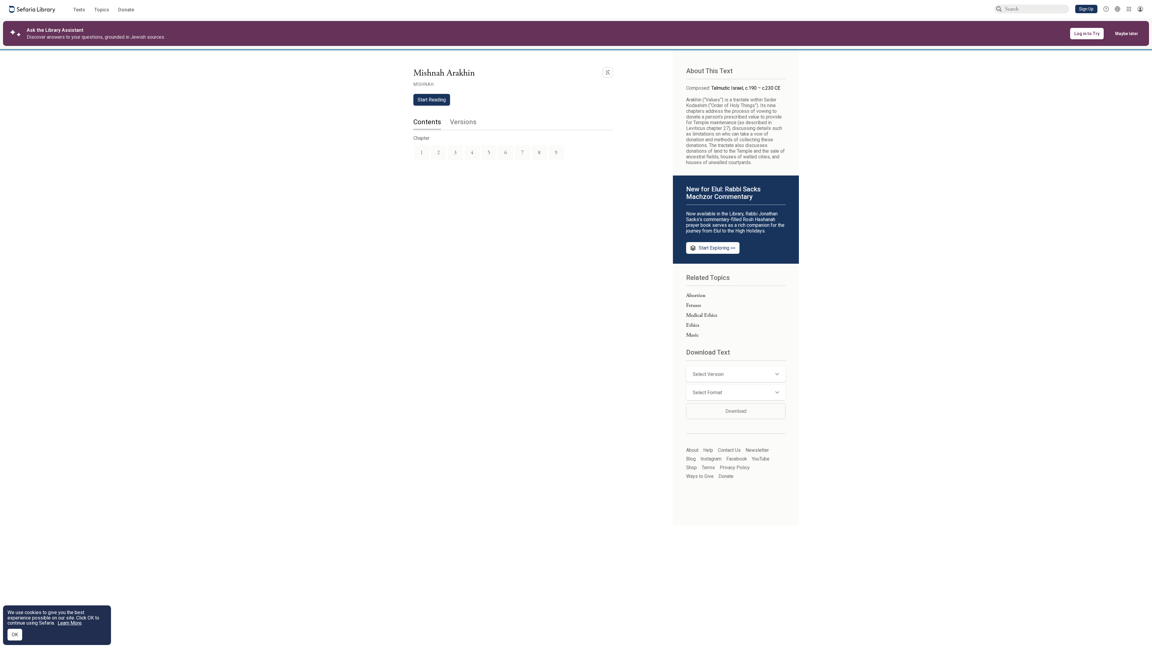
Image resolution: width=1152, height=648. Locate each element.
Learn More (70, 623)
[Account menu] (1140, 9)
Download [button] (735, 411)
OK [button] (15, 635)
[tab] (431, 122)
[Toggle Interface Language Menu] (1117, 9)
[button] (1086, 9)
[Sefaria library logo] (32, 9)
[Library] (1129, 9)
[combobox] (1036, 9)
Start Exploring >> (717, 248)
